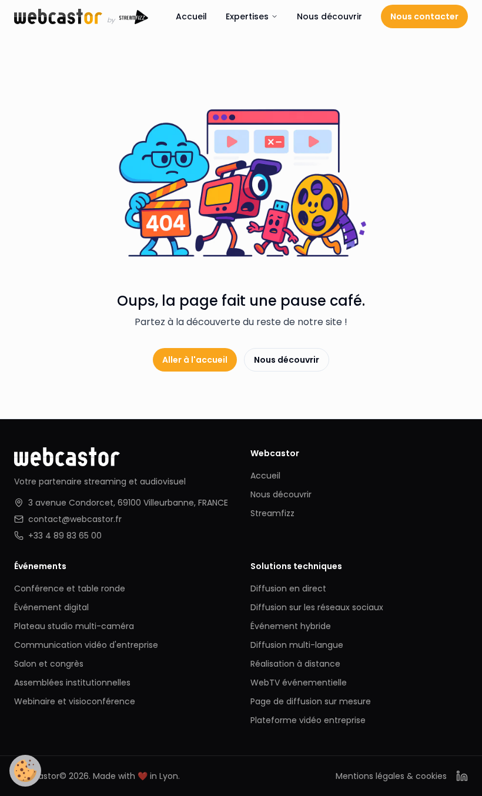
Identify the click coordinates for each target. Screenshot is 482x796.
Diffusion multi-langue (296, 645)
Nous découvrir (329, 16)
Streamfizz (272, 513)
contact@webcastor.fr (75, 519)
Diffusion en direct (288, 588)
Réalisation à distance (295, 664)
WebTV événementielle (298, 682)
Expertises (247, 16)
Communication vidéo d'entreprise (86, 645)
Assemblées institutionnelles (72, 682)
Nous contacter (424, 16)
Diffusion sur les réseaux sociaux (316, 607)
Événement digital (51, 607)
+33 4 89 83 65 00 (65, 535)
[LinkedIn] (462, 776)
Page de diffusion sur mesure (310, 701)
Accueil (191, 16)
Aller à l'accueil (194, 360)
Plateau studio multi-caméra (74, 626)
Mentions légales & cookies (391, 776)
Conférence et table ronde (69, 588)
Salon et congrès (48, 664)
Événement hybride (290, 626)
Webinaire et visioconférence (74, 701)
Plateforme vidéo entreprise (308, 720)
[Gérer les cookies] (25, 771)
